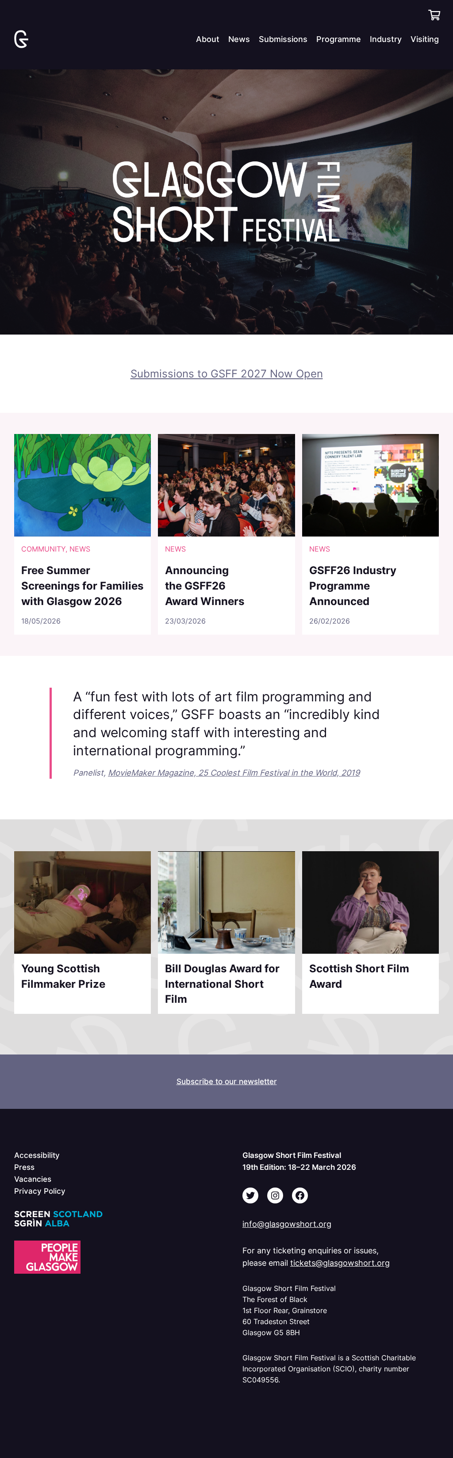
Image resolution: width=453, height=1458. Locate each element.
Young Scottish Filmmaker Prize (63, 976)
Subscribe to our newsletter (227, 1081)
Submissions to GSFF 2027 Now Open (227, 373)
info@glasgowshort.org (286, 1224)
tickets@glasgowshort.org (340, 1263)
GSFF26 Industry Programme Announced (352, 585)
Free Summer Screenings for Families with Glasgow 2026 (82, 585)
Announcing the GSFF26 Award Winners (204, 585)
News (79, 549)
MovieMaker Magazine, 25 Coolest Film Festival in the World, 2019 (234, 772)
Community (43, 549)
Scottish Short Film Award (359, 976)
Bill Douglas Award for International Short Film (222, 983)
